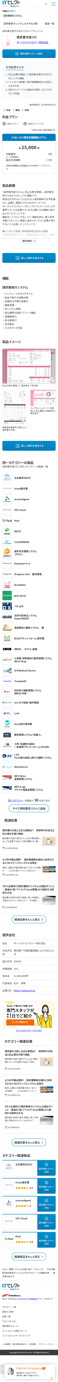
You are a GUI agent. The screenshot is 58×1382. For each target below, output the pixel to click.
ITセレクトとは (8, 1321)
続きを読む (27, 240)
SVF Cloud (20, 510)
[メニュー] (53, 4)
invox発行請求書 (23, 724)
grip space (20, 595)
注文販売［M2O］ (22, 478)
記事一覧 (6, 1316)
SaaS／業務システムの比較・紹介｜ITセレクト (23, 1269)
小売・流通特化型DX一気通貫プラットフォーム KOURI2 (31, 745)
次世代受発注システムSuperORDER (25, 617)
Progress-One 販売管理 (28, 574)
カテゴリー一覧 (9, 1306)
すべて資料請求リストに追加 (29, 808)
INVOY (17, 531)
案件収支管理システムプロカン (25, 552)
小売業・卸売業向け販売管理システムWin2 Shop (33, 659)
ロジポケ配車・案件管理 (26, 702)
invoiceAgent (21, 499)
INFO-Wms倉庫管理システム (23, 777)
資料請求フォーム (10, 1325)
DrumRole (20, 585)
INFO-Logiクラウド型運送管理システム (28, 788)
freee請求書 (21, 488)
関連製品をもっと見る (27, 1256)
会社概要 (6, 1344)
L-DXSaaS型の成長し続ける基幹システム (33, 756)
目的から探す (8, 1311)
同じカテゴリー (16, 800)
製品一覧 (49, 23)
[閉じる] (2, 1369)
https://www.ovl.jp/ (24, 990)
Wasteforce (21, 767)
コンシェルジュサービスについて (16, 1335)
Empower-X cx (22, 563)
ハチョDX (18, 606)
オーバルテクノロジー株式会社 (32, 42)
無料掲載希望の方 (20, 1344)
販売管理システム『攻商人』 (28, 734)
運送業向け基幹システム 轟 (29, 627)
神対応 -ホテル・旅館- (26, 649)
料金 (8, 110)
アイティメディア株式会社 (27, 1298)
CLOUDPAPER (21, 542)
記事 (27, 110)
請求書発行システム (13, 15)
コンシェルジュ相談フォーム (14, 1330)
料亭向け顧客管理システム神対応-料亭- (27, 692)
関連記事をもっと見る (27, 919)
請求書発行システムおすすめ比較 (21, 23)
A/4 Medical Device (25, 670)
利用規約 (32, 1344)
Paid (16, 520)
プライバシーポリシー (47, 1344)
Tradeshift (20, 681)
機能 (17, 110)
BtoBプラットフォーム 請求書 (29, 638)
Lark (16, 713)
